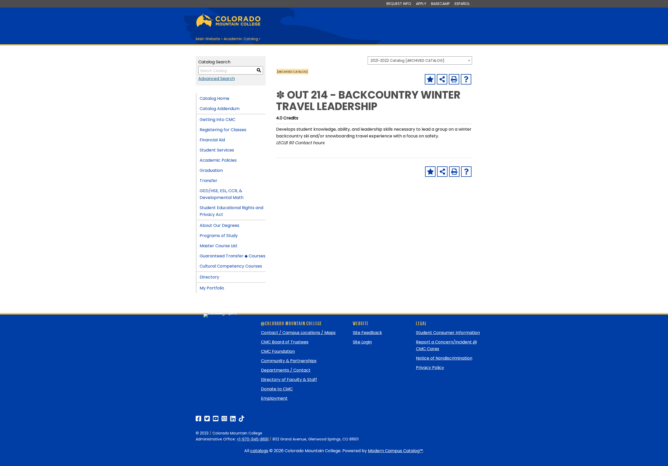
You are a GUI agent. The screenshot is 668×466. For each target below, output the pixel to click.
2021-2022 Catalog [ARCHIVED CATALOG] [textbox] (407, 60)
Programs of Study (219, 236)
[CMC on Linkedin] (233, 418)
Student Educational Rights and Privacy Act (231, 211)
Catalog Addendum (220, 109)
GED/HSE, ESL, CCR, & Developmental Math (221, 194)
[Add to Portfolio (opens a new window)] (430, 79)
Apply (421, 3)
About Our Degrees (219, 225)
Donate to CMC (277, 389)
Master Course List (218, 246)
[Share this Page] (442, 79)
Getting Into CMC (217, 120)
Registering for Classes (223, 130)
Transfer (208, 181)
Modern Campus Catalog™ (395, 451)
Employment (274, 398)
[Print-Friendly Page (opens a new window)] (454, 79)
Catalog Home (214, 98)
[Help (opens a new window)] (466, 79)
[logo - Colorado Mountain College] (228, 26)
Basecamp (440, 3)
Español (462, 3)
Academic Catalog (241, 38)
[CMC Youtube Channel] (215, 418)
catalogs (259, 451)
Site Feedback (367, 333)
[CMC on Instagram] (224, 418)
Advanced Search (216, 79)
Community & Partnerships (289, 361)
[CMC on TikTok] (241, 418)
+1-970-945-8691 (253, 439)
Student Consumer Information (448, 333)
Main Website (208, 38)
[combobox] (420, 60)
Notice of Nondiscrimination (444, 358)
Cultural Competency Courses (231, 266)
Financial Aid (212, 140)
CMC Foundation (278, 351)
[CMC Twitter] (207, 418)
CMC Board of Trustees (284, 342)
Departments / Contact (286, 370)
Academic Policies (218, 160)
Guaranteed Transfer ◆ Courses (232, 256)
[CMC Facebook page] (198, 418)
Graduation (211, 170)
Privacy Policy (430, 368)
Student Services (217, 150)
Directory (209, 277)
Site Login (362, 342)
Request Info (398, 3)
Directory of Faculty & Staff (289, 380)
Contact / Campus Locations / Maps (298, 333)
